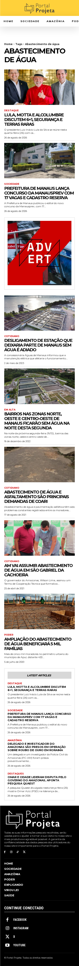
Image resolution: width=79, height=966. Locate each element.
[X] (24, 852)
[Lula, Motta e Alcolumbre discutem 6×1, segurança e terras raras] (39, 87)
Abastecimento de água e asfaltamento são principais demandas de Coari (36, 496)
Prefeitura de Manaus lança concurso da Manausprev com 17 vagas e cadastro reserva (39, 193)
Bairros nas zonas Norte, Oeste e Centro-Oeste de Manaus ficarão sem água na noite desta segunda (36, 420)
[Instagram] (11, 852)
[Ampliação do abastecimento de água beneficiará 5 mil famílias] (39, 611)
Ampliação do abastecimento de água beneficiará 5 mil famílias (37, 644)
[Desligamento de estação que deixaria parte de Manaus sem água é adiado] (39, 313)
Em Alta (9, 409)
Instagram (20, 928)
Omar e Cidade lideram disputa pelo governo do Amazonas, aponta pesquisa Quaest (37, 780)
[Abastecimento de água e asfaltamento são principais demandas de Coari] (39, 464)
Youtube (19, 945)
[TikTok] (18, 852)
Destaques (16, 773)
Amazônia (15, 740)
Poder (8, 634)
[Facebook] (5, 852)
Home (8, 44)
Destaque (11, 110)
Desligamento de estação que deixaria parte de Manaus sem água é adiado (38, 345)
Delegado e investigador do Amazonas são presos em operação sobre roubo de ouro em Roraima (37, 747)
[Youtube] (7, 945)
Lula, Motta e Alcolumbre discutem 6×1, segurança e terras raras (34, 119)
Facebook (20, 919)
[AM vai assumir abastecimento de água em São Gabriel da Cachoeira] (39, 538)
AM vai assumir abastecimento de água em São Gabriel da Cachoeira (38, 570)
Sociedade (11, 184)
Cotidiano (11, 336)
